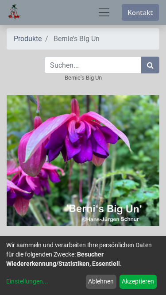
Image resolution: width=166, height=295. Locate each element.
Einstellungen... (27, 281)
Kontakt (140, 12)
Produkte (28, 38)
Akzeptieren (138, 281)
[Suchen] (150, 65)
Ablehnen (101, 281)
